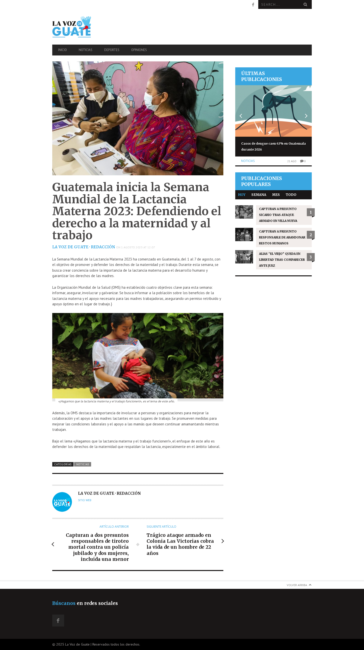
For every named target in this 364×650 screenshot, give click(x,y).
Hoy (241, 195)
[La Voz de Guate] (91, 26)
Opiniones (139, 50)
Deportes (111, 50)
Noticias (85, 50)
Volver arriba (297, 585)
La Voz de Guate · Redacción (83, 247)
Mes (276, 195)
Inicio (62, 50)
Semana (258, 195)
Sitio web (84, 500)
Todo (291, 195)
